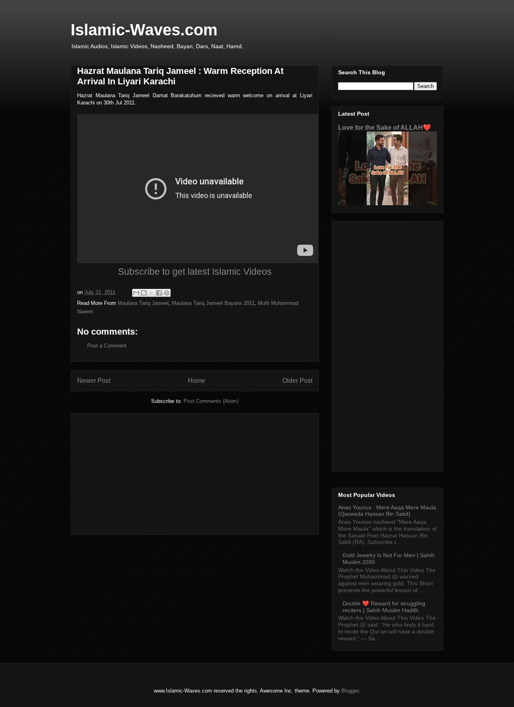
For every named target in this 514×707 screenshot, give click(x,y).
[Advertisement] (194, 472)
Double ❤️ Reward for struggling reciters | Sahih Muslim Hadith (384, 606)
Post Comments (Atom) (211, 401)
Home (196, 380)
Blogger (350, 691)
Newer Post (93, 380)
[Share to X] (151, 293)
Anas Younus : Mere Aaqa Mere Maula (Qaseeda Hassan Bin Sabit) (387, 510)
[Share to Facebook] (159, 293)
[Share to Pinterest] (167, 293)
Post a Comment (106, 346)
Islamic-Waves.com (144, 30)
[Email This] (136, 293)
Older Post (297, 380)
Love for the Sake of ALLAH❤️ (384, 127)
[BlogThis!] (144, 293)
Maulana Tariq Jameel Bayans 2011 (213, 303)
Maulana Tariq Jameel (143, 303)
